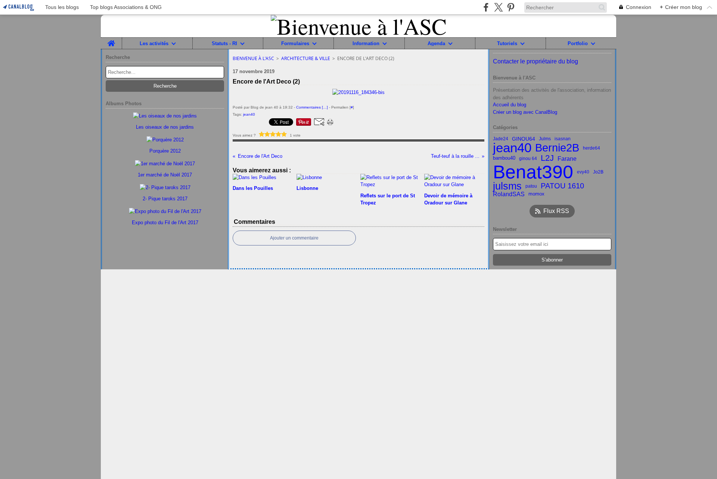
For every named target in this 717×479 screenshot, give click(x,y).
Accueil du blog (509, 104)
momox (536, 194)
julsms (507, 186)
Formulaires (295, 43)
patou (531, 186)
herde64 (591, 148)
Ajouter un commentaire (294, 238)
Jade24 (500, 139)
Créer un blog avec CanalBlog (525, 112)
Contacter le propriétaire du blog (535, 61)
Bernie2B (557, 148)
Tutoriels (507, 43)
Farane (567, 159)
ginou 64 (528, 158)
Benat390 (533, 172)
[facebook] (486, 7)
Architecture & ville (305, 58)
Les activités (154, 43)
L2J (547, 158)
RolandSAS (509, 194)
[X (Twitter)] (498, 7)
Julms (545, 139)
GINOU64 (523, 138)
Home (111, 40)
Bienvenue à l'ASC (253, 58)
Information (366, 43)
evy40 (583, 172)
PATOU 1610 (562, 186)
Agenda (436, 43)
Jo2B (598, 172)
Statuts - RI (224, 43)
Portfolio (578, 43)
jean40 (512, 147)
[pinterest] (510, 7)
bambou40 (504, 158)
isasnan (563, 139)
